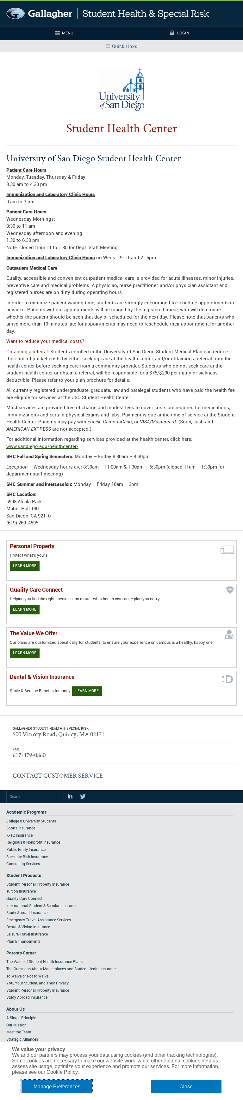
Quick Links (124, 46)
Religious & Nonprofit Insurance (33, 842)
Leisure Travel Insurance (27, 934)
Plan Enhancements (23, 942)
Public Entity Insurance (26, 850)
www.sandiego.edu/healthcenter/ (42, 446)
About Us (15, 1009)
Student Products (23, 875)
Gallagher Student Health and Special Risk (107, 13)
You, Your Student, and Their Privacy (37, 983)
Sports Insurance (20, 828)
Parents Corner (21, 953)
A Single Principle (21, 1018)
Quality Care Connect (24, 899)
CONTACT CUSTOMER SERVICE (58, 775)
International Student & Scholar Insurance (41, 906)
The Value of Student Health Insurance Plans (44, 962)
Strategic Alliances (22, 1039)
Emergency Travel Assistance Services (38, 920)
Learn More (24, 566)
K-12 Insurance (19, 836)
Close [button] (186, 1086)
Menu (67, 33)
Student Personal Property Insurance (37, 884)
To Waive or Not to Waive (27, 976)
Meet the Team (18, 1032)
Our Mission (16, 1025)
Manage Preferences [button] (57, 1086)
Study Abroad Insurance (26, 913)
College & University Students (31, 821)
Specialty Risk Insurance (27, 857)
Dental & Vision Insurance (28, 927)
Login (183, 33)
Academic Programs (26, 812)
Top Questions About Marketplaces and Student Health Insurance (61, 969)
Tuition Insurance (21, 891)
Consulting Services (23, 864)
